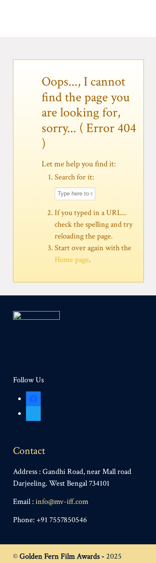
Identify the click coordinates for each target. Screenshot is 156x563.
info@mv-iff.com (62, 502)
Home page (72, 260)
